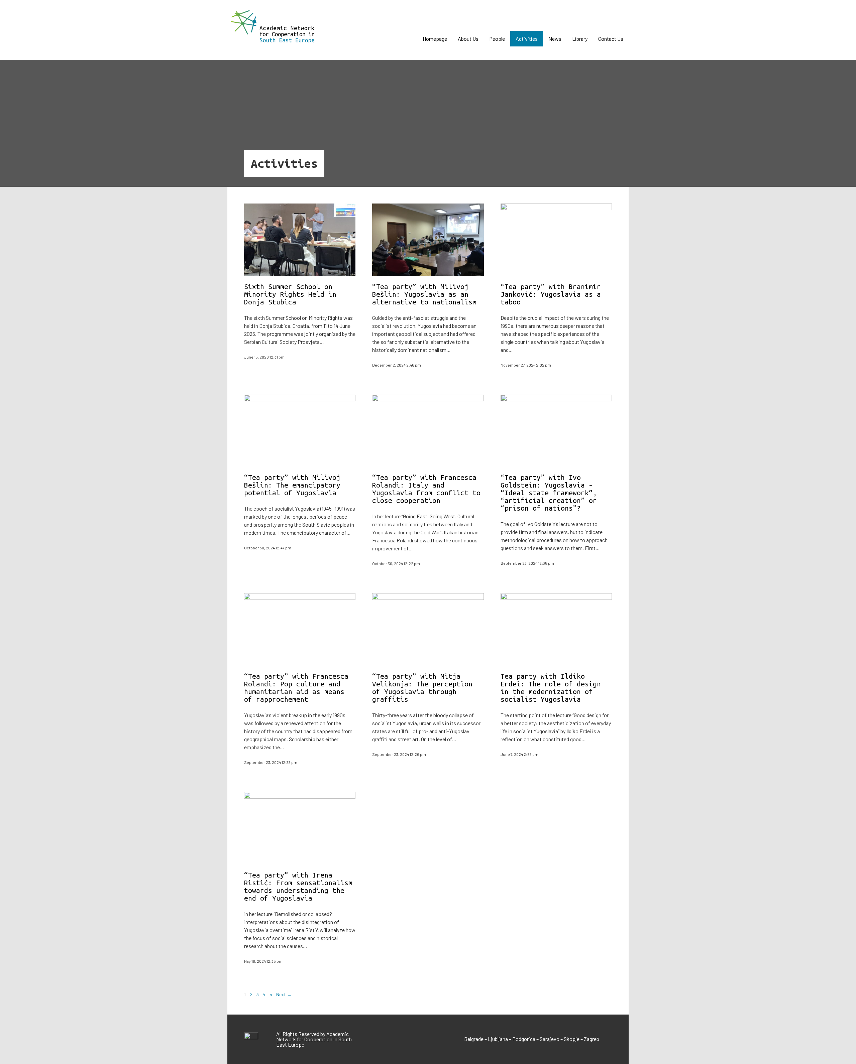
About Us (468, 38)
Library (579, 38)
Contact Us (610, 38)
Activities (527, 38)
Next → (284, 994)
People (497, 38)
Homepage (435, 38)
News (554, 38)
